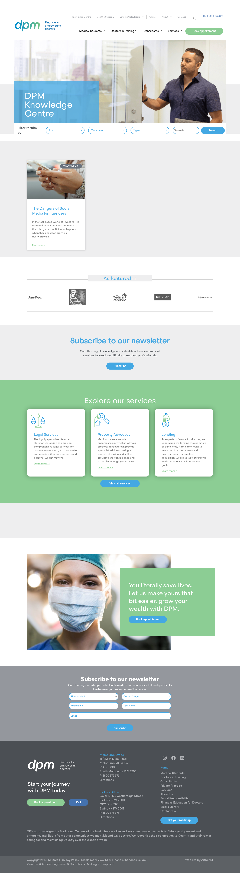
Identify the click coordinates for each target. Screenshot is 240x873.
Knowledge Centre (81, 16)
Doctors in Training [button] (122, 31)
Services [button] (173, 31)
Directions (107, 780)
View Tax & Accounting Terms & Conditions (56, 864)
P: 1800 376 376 (109, 775)
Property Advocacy (114, 434)
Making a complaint (100, 864)
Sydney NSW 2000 (112, 800)
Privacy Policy (69, 860)
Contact (181, 16)
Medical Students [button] (90, 31)
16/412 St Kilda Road (113, 759)
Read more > (38, 245)
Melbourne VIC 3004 (114, 763)
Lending (168, 434)
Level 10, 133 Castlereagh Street (121, 796)
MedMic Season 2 (105, 16)
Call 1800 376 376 (213, 16)
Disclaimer (88, 860)
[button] (194, 18)
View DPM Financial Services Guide (122, 860)
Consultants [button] (151, 31)
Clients (153, 16)
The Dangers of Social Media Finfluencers (51, 210)
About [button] (165, 16)
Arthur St (207, 860)
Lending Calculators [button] (130, 16)
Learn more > (42, 463)
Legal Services (46, 434)
